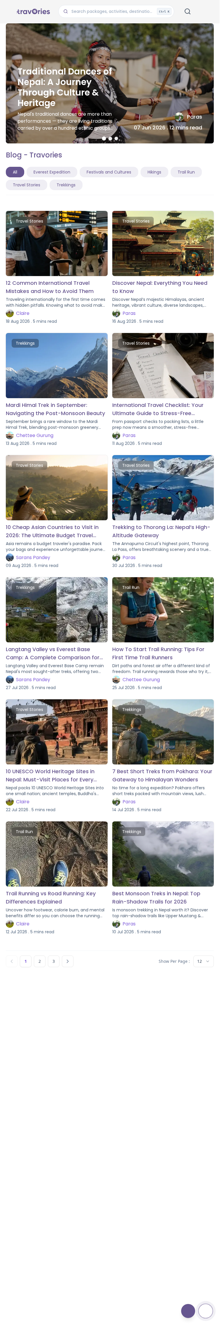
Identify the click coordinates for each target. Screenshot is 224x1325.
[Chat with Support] (188, 1311)
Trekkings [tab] (66, 185)
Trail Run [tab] (186, 172)
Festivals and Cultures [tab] (109, 172)
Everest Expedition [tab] (52, 172)
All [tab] (15, 172)
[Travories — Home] (32, 11)
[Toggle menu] (202, 11)
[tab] (104, 138)
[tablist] (110, 178)
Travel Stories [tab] (26, 185)
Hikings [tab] (154, 172)
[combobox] (203, 961)
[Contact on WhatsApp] (205, 1311)
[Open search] (187, 11)
